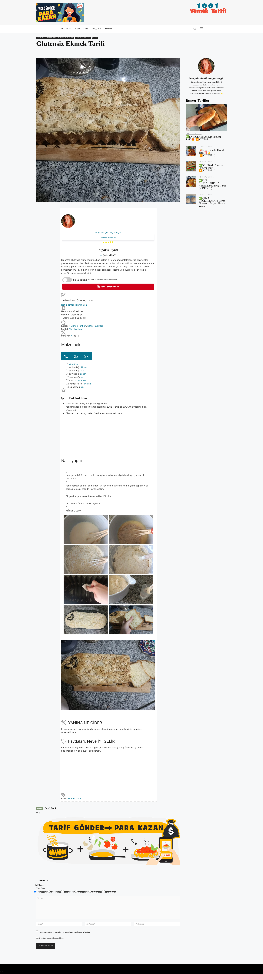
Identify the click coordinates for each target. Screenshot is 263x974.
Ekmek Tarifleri (66, 38)
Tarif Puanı (39, 885)
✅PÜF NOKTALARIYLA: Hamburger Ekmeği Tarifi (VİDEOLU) (212, 184)
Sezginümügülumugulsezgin (108, 232)
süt (82, 370)
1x (66, 356)
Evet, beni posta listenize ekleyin (51, 938)
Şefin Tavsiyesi (83, 38)
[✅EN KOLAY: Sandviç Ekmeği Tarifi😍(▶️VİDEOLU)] (206, 117)
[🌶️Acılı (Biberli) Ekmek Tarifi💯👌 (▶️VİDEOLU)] (191, 151)
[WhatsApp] (218, 51)
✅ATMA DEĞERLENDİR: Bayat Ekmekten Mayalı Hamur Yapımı (212, 202)
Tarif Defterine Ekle (109, 286)
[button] (194, 29)
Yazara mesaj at (108, 237)
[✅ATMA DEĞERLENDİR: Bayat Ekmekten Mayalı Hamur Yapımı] (191, 199)
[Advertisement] (108, 434)
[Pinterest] (211, 51)
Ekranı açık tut (80, 280)
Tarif (95, 38)
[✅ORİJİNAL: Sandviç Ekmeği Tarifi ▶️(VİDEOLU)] (191, 166)
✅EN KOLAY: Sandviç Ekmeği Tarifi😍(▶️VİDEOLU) (203, 138)
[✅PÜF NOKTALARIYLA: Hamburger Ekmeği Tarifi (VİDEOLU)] (191, 181)
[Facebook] (205, 51)
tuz (82, 377)
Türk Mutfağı (75, 329)
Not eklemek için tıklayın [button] (74, 304)
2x (76, 356)
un (82, 387)
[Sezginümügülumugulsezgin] (206, 66)
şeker (83, 373)
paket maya (80, 380)
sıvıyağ (87, 383)
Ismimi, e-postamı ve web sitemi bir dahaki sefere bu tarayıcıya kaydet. (65, 932)
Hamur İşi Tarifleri (46, 38)
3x (86, 356)
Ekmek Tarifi (74, 798)
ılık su (84, 367)
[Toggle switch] (67, 279)
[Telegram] (224, 51)
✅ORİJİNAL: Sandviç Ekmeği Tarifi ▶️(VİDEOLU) (211, 168)
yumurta (73, 364)
